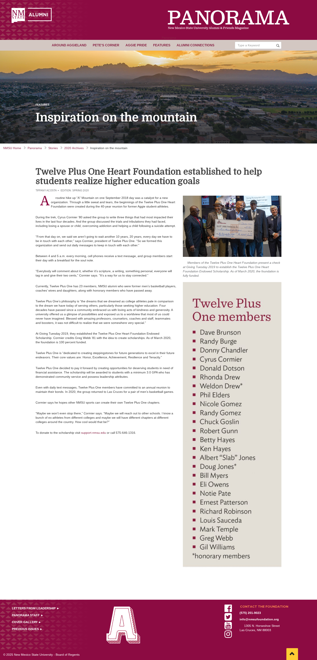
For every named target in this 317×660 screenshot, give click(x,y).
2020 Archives (74, 148)
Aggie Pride (136, 45)
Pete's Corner (106, 45)
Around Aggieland (69, 45)
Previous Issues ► (27, 629)
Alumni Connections (195, 45)
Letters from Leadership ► (36, 608)
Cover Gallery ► (26, 622)
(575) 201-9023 (250, 613)
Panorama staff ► (28, 615)
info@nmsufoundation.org (259, 619)
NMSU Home (12, 148)
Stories (53, 148)
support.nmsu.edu (93, 432)
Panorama (169, 37)
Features (161, 45)
